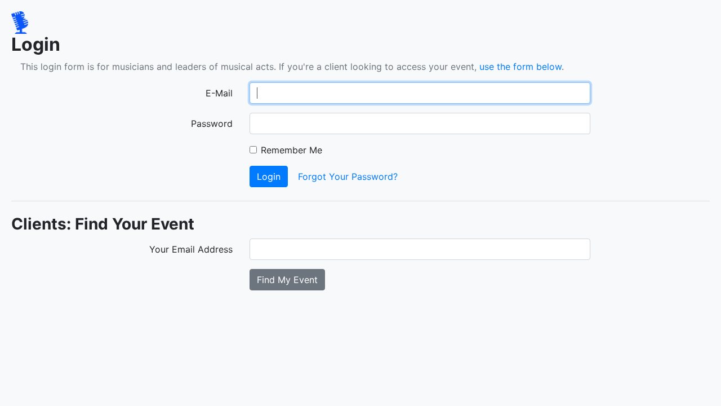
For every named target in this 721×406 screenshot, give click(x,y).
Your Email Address (191, 249)
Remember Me (291, 150)
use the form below (520, 66)
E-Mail (219, 93)
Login (269, 176)
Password (212, 123)
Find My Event (287, 279)
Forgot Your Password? (348, 176)
